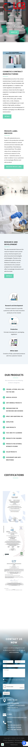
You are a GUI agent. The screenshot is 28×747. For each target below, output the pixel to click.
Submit (6, 693)
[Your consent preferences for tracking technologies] (2, 744)
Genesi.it (11, 740)
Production (14, 329)
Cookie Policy (9, 742)
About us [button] (14, 32)
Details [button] (7, 116)
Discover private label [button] (14, 167)
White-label (14, 351)
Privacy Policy (19, 740)
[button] (23, 4)
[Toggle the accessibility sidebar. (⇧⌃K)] (24, 743)
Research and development (14, 306)
